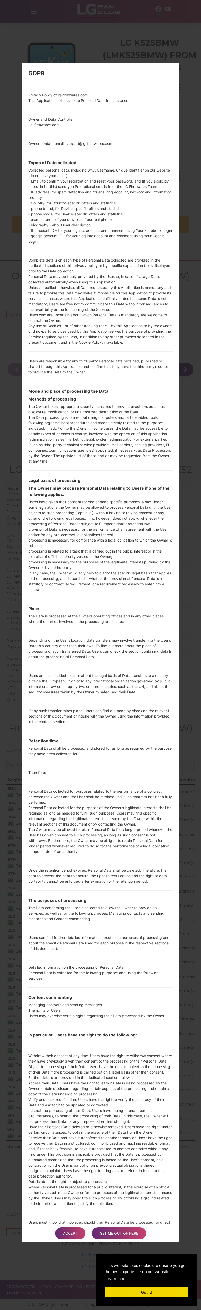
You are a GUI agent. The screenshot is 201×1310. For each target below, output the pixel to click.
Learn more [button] (116, 1279)
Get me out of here (119, 1233)
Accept (70, 1233)
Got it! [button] (146, 1292)
